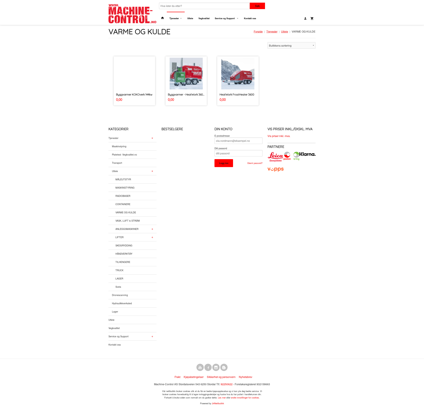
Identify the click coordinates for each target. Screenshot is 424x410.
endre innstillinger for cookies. (245, 397)
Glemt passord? (255, 163)
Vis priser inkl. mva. (278, 136)
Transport (117, 162)
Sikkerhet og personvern (221, 377)
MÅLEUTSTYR (123, 179)
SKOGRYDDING (123, 245)
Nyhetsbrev (245, 377)
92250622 (227, 384)
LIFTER (119, 237)
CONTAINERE (122, 204)
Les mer (222, 397)
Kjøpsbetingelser (194, 377)
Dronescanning (120, 295)
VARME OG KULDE (125, 212)
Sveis (118, 286)
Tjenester (174, 18)
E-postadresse (222, 135)
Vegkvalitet (204, 18)
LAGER (119, 278)
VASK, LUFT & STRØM (127, 220)
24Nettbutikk (218, 403)
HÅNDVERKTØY (123, 253)
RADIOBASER (122, 195)
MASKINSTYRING (124, 187)
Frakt (177, 377)
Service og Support (225, 18)
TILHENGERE (122, 262)
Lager (115, 311)
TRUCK (119, 270)
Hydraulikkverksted (122, 303)
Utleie (190, 18)
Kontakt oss (250, 18)
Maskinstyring (119, 146)
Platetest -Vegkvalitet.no (124, 154)
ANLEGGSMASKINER (126, 229)
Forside (258, 31)
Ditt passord (220, 148)
